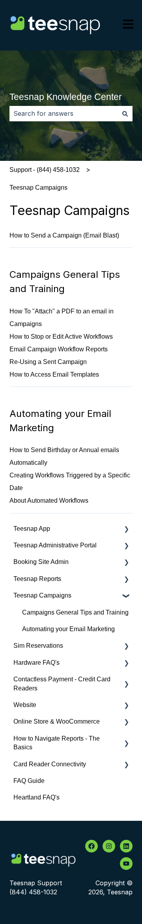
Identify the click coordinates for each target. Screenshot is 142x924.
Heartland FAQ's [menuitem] (36, 797)
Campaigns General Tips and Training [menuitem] (75, 612)
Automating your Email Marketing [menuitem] (68, 629)
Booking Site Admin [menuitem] (41, 561)
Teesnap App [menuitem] (31, 528)
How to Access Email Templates (54, 374)
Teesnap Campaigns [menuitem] (42, 595)
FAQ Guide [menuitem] (29, 780)
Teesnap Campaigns (38, 187)
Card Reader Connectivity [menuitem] (49, 764)
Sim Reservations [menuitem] (38, 645)
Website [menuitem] (24, 704)
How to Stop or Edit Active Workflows (61, 336)
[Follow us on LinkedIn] (126, 846)
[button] (126, 529)
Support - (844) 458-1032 (44, 169)
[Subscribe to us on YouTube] (126, 863)
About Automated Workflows (48, 500)
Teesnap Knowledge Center (65, 97)
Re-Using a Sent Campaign (48, 361)
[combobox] (63, 113)
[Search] (125, 113)
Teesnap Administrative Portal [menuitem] (55, 545)
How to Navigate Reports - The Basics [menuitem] (56, 743)
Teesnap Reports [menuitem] (37, 578)
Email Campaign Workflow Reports (58, 349)
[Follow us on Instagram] (109, 846)
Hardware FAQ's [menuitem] (36, 662)
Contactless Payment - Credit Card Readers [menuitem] (61, 683)
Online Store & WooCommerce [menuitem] (56, 721)
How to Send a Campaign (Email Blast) (64, 235)
